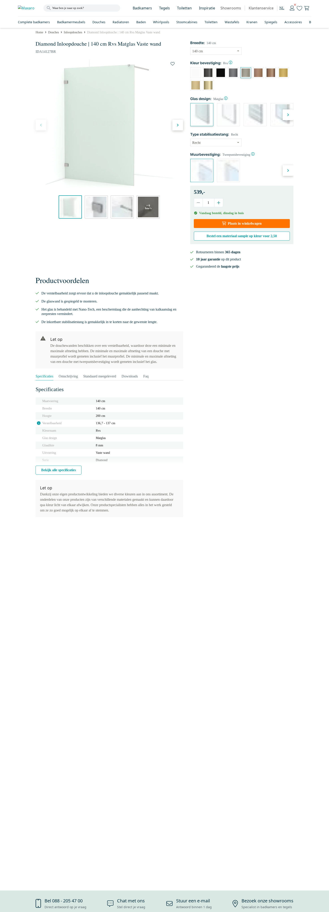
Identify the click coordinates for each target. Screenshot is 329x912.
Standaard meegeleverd (99, 376)
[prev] (41, 125)
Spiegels (271, 22)
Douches (98, 22)
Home (39, 32)
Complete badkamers (34, 22)
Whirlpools (161, 22)
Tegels (164, 8)
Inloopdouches (73, 32)
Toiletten (184, 8)
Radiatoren (121, 22)
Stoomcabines (186, 22)
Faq (146, 376)
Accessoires (293, 22)
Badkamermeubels (71, 22)
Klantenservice (261, 8)
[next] (177, 125)
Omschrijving (68, 376)
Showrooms (230, 8)
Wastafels (232, 22)
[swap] (172, 63)
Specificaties (44, 376)
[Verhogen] (218, 202)
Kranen (251, 22)
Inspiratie (207, 8)
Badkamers (142, 8)
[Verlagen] (198, 202)
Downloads (130, 376)
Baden (141, 22)
